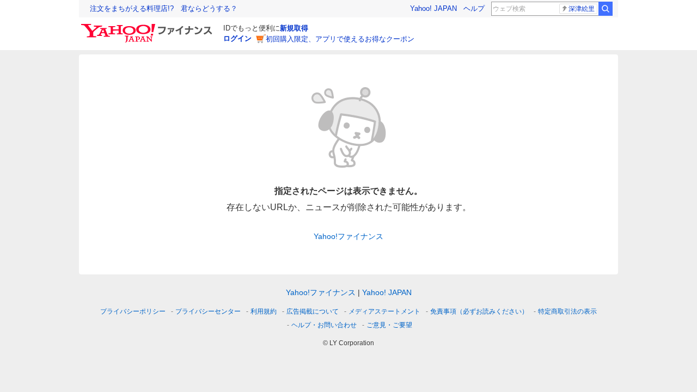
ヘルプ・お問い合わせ (324, 325)
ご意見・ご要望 (389, 325)
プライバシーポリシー (133, 311)
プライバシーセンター (208, 311)
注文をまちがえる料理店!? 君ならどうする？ (163, 8)
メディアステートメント (384, 311)
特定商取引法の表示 (567, 311)
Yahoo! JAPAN (433, 8)
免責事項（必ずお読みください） (479, 311)
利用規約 (263, 311)
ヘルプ (474, 8)
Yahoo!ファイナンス (348, 236)
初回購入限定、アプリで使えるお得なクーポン (340, 39)
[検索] (605, 9)
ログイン (237, 38)
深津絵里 (581, 9)
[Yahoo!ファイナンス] (148, 26)
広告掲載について (312, 311)
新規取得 (294, 28)
